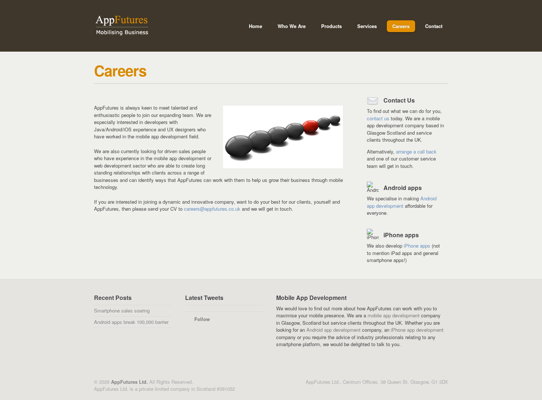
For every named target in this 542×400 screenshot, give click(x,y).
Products (329, 27)
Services (364, 27)
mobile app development (394, 315)
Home (255, 26)
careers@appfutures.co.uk (212, 208)
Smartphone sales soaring (122, 310)
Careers (401, 26)
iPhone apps (417, 245)
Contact (433, 26)
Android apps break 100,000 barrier (131, 321)
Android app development (402, 202)
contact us (378, 118)
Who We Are (289, 27)
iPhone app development (417, 329)
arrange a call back (416, 151)
